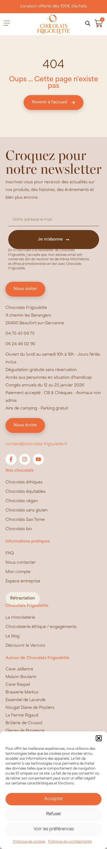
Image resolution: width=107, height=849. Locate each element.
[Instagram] (24, 459)
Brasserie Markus (21, 692)
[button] (99, 738)
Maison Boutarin (20, 677)
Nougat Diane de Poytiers (29, 708)
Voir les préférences (53, 829)
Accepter (53, 799)
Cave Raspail (17, 685)
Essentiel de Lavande (25, 700)
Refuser (53, 814)
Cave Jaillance (19, 669)
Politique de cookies (29, 842)
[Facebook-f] (10, 459)
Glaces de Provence (24, 731)
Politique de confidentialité (70, 842)
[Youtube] (38, 459)
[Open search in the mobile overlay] (88, 23)
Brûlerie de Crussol (23, 723)
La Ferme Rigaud (21, 716)
